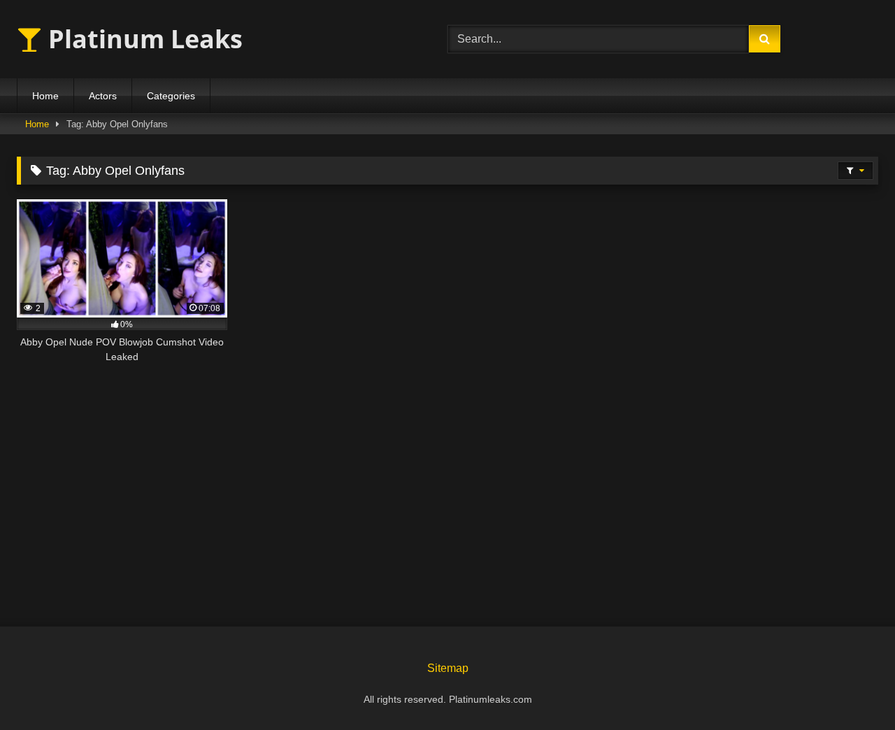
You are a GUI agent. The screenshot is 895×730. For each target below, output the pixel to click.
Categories (171, 95)
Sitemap (447, 668)
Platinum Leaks (142, 39)
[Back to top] (851, 688)
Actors (103, 95)
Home (45, 95)
